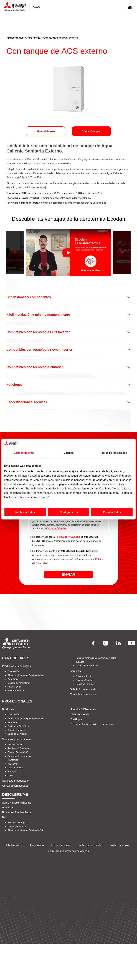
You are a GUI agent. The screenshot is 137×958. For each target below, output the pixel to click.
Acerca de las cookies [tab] (113, 452)
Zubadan (80, 662)
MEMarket (13, 760)
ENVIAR (68, 574)
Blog (4, 817)
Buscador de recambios (19, 756)
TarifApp (12, 771)
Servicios (75, 670)
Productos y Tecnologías (16, 665)
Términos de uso (60, 844)
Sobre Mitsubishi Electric (16, 802)
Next (122, 252)
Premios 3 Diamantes (83, 709)
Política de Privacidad (56, 528)
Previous (15, 252)
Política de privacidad (90, 844)
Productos (8, 709)
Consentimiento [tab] (24, 452)
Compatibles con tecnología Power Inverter (39, 349)
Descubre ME (15, 794)
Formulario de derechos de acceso (68, 850)
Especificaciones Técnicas (26, 402)
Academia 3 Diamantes (19, 748)
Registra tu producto (85, 684)
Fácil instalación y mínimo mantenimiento (38, 314)
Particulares (15, 658)
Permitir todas (112, 512)
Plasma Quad (14, 687)
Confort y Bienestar (17, 826)
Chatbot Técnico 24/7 (18, 752)
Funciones (14, 384)
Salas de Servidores (17, 734)
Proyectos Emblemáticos (17, 812)
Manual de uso (46, 131)
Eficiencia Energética (18, 822)
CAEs (10, 775)
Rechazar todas (25, 512)
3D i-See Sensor (16, 690)
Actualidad (8, 807)
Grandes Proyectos (17, 730)
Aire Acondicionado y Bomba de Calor (26, 830)
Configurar (66, 512)
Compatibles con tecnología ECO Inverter (38, 332)
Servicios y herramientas (16, 739)
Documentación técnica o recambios (92, 724)
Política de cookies (120, 844)
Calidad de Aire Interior (19, 683)
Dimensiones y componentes (28, 297)
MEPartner (13, 763)
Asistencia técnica (84, 676)
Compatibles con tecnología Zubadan (35, 367)
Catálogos (76, 719)
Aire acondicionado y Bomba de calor (26, 675)
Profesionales (15, 37)
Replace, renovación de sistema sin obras (96, 658)
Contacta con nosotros (83, 694)
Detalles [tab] (69, 452)
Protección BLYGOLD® (87, 665)
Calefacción (13, 671)
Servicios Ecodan (84, 680)
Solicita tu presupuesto (83, 689)
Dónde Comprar (92, 131)
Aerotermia (33, 37)
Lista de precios (15, 767)
